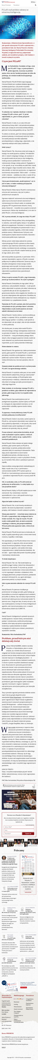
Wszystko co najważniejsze (25, 1057)
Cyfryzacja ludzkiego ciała (30, 937)
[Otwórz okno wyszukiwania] (35, 5)
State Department (15, 697)
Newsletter (16, 5)
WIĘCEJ (4, 1047)
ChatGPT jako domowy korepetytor (9, 939)
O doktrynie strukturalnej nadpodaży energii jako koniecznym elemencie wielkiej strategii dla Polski (9, 861)
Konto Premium (6, 5)
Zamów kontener (18, 1009)
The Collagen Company (17, 1012)
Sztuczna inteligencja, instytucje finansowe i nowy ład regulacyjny (28, 912)
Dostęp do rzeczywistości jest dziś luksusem (9, 961)
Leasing (16, 1004)
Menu (33, 2)
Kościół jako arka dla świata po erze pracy (9, 911)
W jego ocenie (11, 727)
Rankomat (16, 1002)
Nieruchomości (17, 1007)
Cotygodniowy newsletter (29, 999)
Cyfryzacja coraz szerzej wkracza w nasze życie (9, 890)
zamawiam (28, 892)
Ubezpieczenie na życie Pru (18, 1016)
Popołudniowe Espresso (29, 1004)
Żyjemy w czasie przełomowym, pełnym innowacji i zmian (27, 961)
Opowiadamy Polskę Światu (29, 1008)
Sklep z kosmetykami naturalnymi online (19, 1021)
